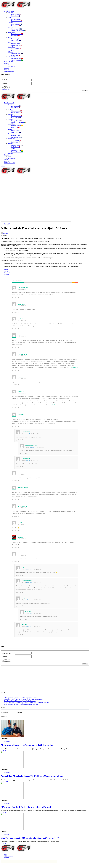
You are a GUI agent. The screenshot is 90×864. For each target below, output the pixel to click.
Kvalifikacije (11, 66)
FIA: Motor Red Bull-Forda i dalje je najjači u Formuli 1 (20, 701)
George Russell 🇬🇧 (16, 29)
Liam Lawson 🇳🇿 (16, 26)
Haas (9, 42)
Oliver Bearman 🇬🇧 (16, 45)
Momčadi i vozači (9, 11)
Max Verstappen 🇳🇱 (16, 24)
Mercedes (10, 27)
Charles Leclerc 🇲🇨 (16, 19)
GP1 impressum (8, 856)
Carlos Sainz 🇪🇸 (15, 55)
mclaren (6, 274)
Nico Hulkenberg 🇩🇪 (17, 58)
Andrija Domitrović (31, 445)
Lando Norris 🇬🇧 (16, 14)
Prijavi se (84, 90)
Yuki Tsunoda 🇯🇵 (16, 48)
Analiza (6, 68)
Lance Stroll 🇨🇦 (15, 35)
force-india (7, 273)
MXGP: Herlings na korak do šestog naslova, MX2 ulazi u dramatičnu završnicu (26, 702)
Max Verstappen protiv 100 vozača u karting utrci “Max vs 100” (22, 704)
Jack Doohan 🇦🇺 (16, 40)
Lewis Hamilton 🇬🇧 (16, 21)
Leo (19, 335)
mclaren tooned (29, 569)
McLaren (10, 12)
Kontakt (6, 857)
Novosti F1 (7, 224)
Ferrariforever (32, 447)
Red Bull (10, 22)
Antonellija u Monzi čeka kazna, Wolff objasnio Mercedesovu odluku (23, 699)
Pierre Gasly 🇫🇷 (15, 39)
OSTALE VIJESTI (9, 71)
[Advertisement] (15, 677)
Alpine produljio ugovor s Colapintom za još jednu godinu (20, 697)
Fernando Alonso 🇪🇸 (17, 34)
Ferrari (9, 17)
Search (20, 712)
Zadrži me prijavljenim (7, 87)
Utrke (9, 65)
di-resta (6, 271)
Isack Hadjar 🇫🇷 (15, 50)
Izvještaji (6, 63)
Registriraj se (5, 89)
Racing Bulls (11, 47)
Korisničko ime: (6, 80)
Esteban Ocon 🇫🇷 (16, 43)
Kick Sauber (11, 56)
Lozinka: (4, 83)
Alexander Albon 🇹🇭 (17, 53)
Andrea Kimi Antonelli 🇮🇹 (18, 30)
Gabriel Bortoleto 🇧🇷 (17, 60)
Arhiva (3, 166)
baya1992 (28, 433)
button (6, 269)
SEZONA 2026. (8, 61)
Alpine (10, 37)
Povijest (6, 69)
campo (31, 613)
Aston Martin (11, 32)
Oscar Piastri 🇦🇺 (15, 16)
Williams (10, 52)
